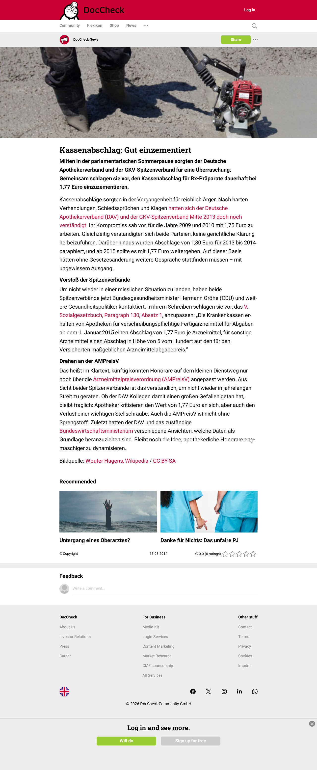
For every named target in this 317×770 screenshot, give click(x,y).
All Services (152, 675)
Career (65, 656)
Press (64, 646)
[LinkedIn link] (239, 692)
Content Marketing (158, 646)
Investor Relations (75, 636)
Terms (243, 636)
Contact (245, 627)
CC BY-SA (164, 461)
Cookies (245, 656)
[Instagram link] (224, 692)
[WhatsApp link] (255, 692)
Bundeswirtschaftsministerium (96, 431)
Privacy (244, 646)
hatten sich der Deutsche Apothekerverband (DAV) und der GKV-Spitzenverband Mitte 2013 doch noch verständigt (150, 217)
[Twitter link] (208, 692)
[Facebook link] (193, 692)
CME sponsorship (157, 665)
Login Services (155, 636)
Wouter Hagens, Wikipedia (116, 461)
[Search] (253, 26)
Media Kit (150, 627)
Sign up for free (190, 740)
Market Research (157, 656)
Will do (126, 740)
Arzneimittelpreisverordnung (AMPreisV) (141, 379)
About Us (67, 627)
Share (236, 39)
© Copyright (68, 554)
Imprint (244, 665)
